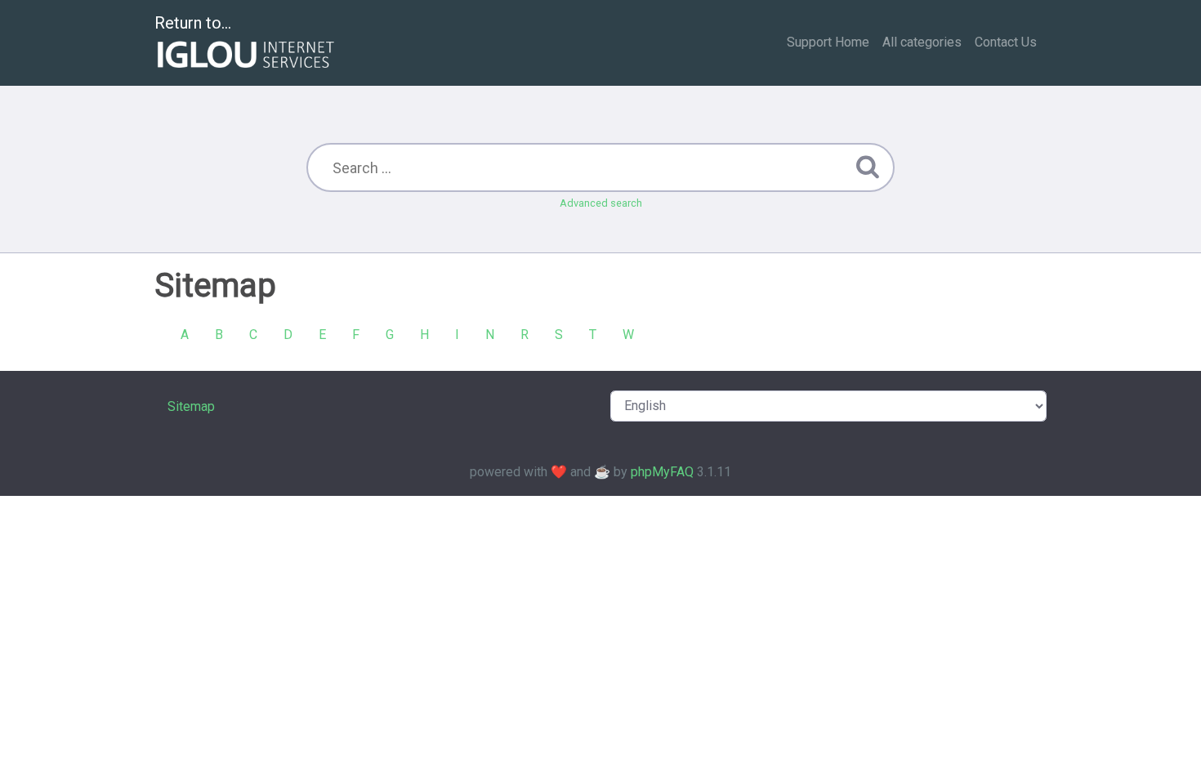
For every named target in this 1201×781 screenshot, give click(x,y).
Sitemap (191, 406)
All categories (922, 42)
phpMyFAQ (662, 472)
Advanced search (601, 203)
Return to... (192, 23)
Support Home (828, 42)
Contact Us (1006, 42)
